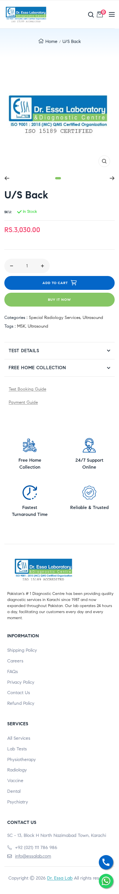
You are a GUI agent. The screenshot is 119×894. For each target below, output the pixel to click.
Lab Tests (17, 749)
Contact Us (18, 692)
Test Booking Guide (27, 389)
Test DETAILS (24, 350)
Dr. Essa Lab (59, 878)
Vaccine (15, 780)
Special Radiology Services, (56, 317)
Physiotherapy (21, 759)
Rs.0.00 (103, 13)
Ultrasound (93, 317)
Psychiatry (17, 802)
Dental (14, 791)
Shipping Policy (22, 650)
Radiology (17, 770)
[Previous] (6, 178)
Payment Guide (23, 402)
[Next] (112, 178)
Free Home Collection (37, 367)
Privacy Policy (20, 682)
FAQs (12, 671)
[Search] (78, 14)
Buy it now (59, 299)
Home (51, 41)
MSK (21, 326)
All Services (18, 738)
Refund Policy (20, 703)
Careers (15, 661)
